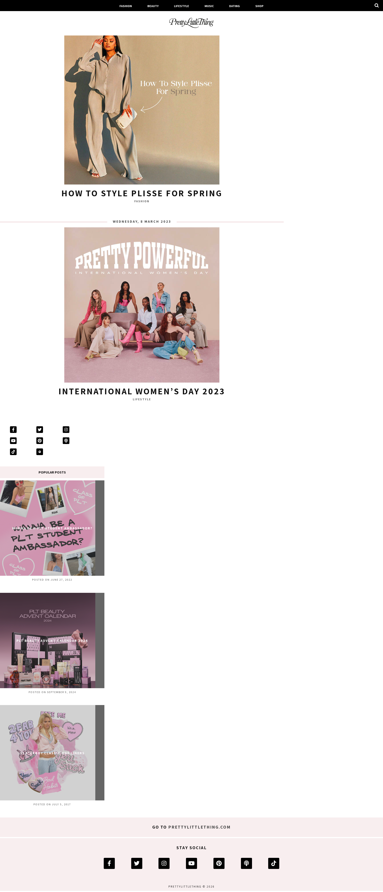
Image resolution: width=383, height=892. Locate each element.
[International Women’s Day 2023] (142, 306)
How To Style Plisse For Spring (141, 193)
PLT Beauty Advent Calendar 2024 (52, 640)
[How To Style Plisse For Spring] (142, 108)
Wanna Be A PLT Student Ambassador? (52, 528)
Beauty (153, 6)
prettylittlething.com (199, 827)
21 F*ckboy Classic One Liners (52, 753)
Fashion (125, 6)
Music (209, 6)
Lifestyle (181, 6)
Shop (259, 6)
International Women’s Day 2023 (142, 391)
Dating (234, 6)
